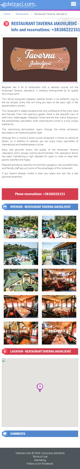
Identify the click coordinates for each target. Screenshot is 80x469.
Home (7, 14)
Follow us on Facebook (40, 463)
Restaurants (22, 14)
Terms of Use (40, 456)
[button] (40, 388)
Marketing (40, 460)
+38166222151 (66, 30)
